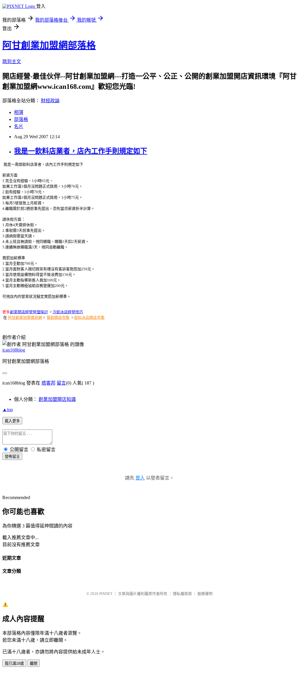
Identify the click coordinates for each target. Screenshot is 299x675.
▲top (7, 409)
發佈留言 (12, 456)
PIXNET (105, 593)
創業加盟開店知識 (57, 399)
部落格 (21, 119)
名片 (18, 126)
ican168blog (13, 349)
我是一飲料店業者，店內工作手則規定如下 (80, 151)
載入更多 (12, 421)
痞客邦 (48, 382)
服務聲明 (205, 593)
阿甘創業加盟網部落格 (49, 45)
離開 (33, 663)
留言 (61, 382)
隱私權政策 (182, 593)
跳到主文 (11, 61)
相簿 (18, 112)
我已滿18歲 (14, 663)
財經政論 (50, 100)
